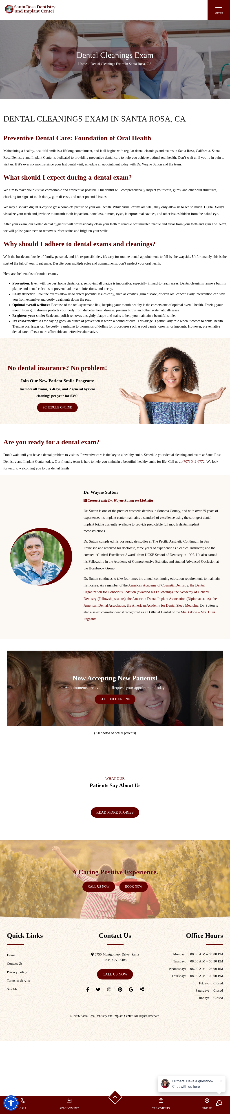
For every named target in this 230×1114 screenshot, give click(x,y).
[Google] (131, 989)
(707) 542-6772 (193, 461)
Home (82, 64)
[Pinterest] (120, 989)
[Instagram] (109, 989)
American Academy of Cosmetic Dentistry (158, 585)
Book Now (133, 886)
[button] (11, 1103)
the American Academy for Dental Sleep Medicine (162, 605)
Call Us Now (98, 886)
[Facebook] (87, 989)
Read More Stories (115, 812)
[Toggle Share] (142, 989)
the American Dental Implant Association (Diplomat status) (169, 599)
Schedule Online (57, 407)
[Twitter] (98, 989)
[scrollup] (115, 1097)
